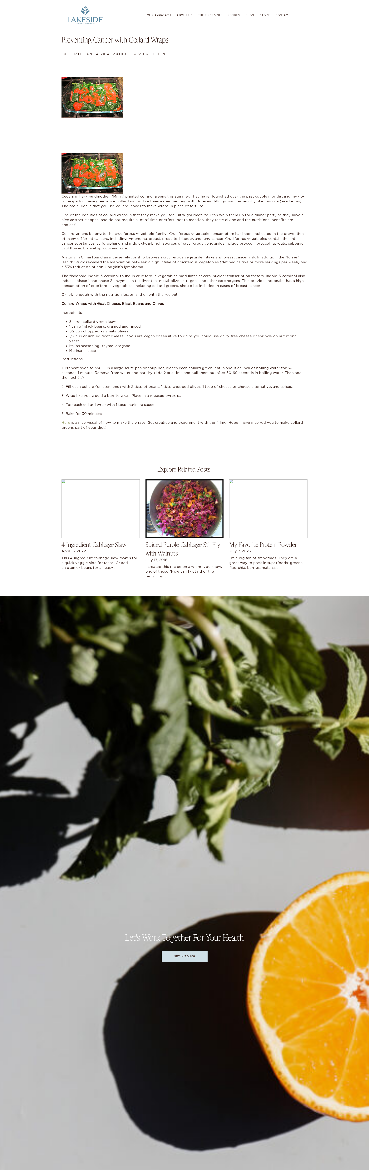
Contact (282, 15)
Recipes (234, 15)
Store (265, 15)
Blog (250, 15)
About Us (184, 15)
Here (66, 422)
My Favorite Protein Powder (263, 544)
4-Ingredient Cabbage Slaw (94, 544)
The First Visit (210, 15)
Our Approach (159, 15)
